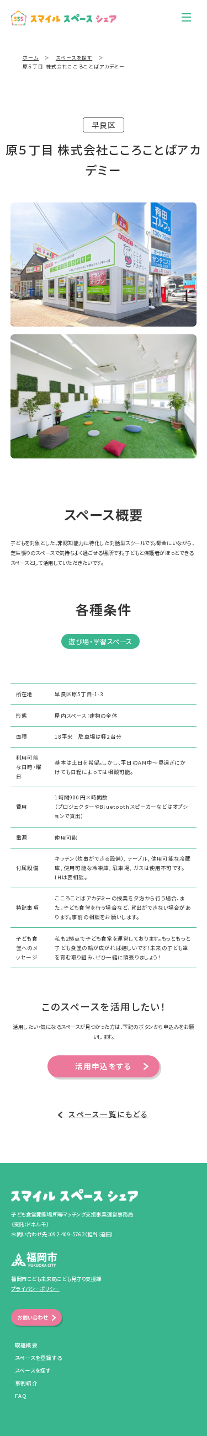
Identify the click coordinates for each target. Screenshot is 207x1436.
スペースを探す (33, 1370)
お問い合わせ (32, 1317)
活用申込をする (103, 1065)
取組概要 (26, 1345)
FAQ (21, 1396)
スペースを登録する (38, 1358)
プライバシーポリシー (35, 1289)
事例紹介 (26, 1383)
